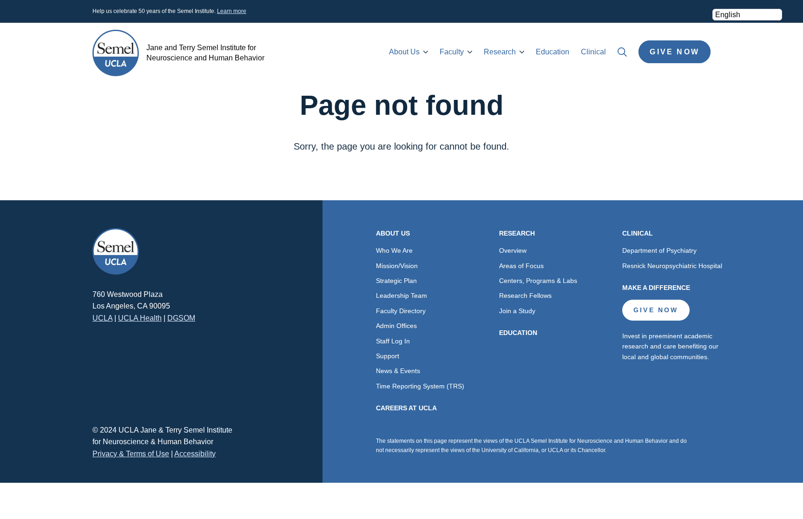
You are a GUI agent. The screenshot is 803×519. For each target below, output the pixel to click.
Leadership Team (401, 295)
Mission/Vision (397, 265)
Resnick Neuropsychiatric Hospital (672, 265)
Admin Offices (396, 325)
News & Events (398, 370)
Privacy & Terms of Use (130, 454)
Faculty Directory (401, 311)
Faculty (452, 52)
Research (500, 52)
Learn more (231, 11)
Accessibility (195, 454)
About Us (404, 52)
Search (622, 52)
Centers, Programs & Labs (538, 280)
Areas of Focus (521, 265)
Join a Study (517, 311)
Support (387, 356)
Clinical (593, 52)
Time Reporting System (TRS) (420, 386)
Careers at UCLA (406, 408)
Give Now (674, 52)
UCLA (102, 318)
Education (552, 52)
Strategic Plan (396, 280)
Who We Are (394, 250)
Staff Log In (393, 341)
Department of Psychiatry (659, 250)
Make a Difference (656, 287)
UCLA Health (140, 318)
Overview (513, 250)
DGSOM (181, 318)
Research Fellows (525, 295)
